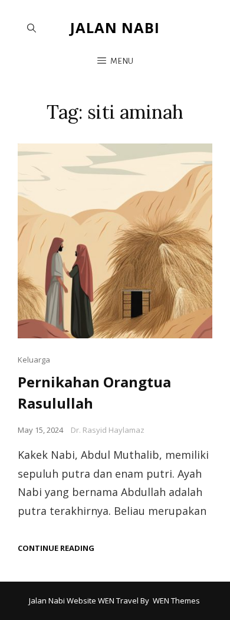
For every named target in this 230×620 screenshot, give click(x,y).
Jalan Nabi (115, 27)
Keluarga (34, 359)
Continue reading (56, 548)
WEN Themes (176, 600)
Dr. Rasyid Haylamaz (107, 430)
